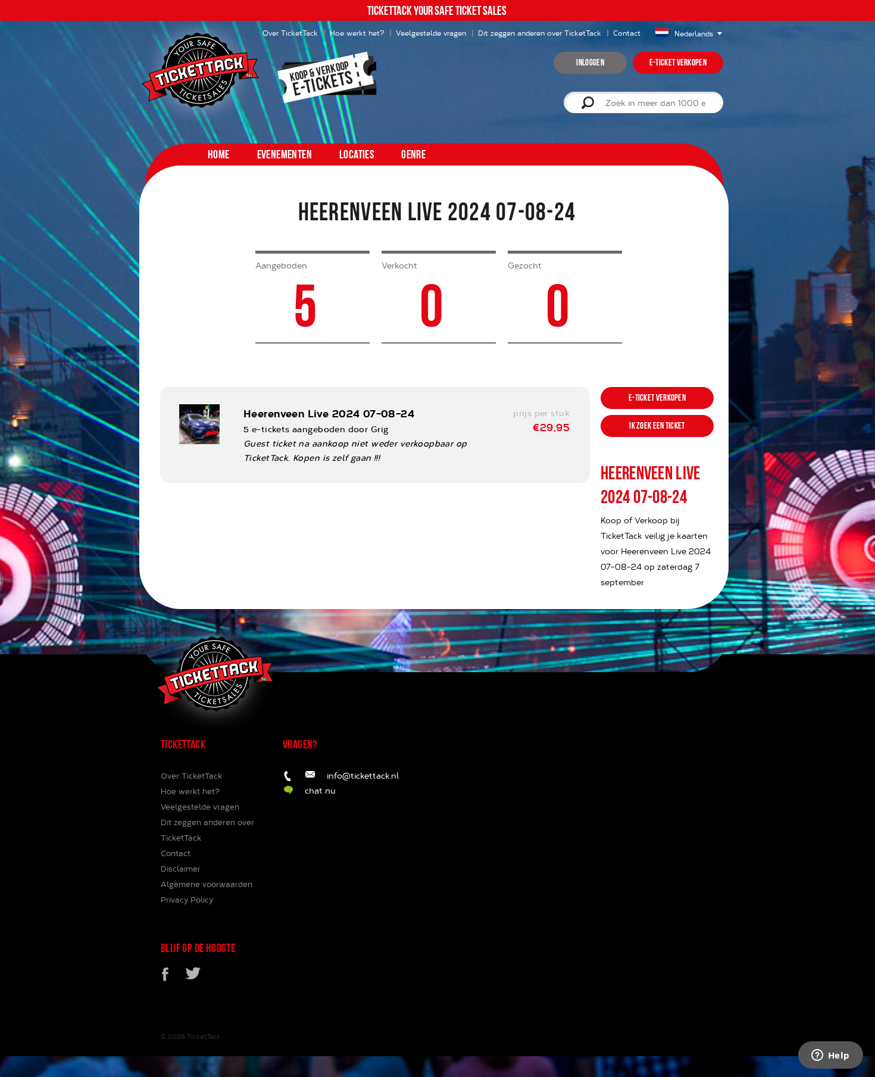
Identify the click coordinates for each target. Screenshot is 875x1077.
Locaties (356, 154)
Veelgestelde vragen (431, 33)
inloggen (590, 62)
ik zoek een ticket (657, 425)
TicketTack (203, 1036)
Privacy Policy (187, 899)
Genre (413, 154)
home (219, 154)
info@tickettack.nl (363, 775)
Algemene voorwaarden (206, 884)
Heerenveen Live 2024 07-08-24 (328, 413)
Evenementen (284, 154)
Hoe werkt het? (357, 33)
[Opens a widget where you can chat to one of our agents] (830, 1056)
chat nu (320, 790)
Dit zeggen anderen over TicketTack (539, 33)
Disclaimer (181, 868)
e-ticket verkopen (678, 62)
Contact (626, 33)
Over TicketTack (191, 775)
